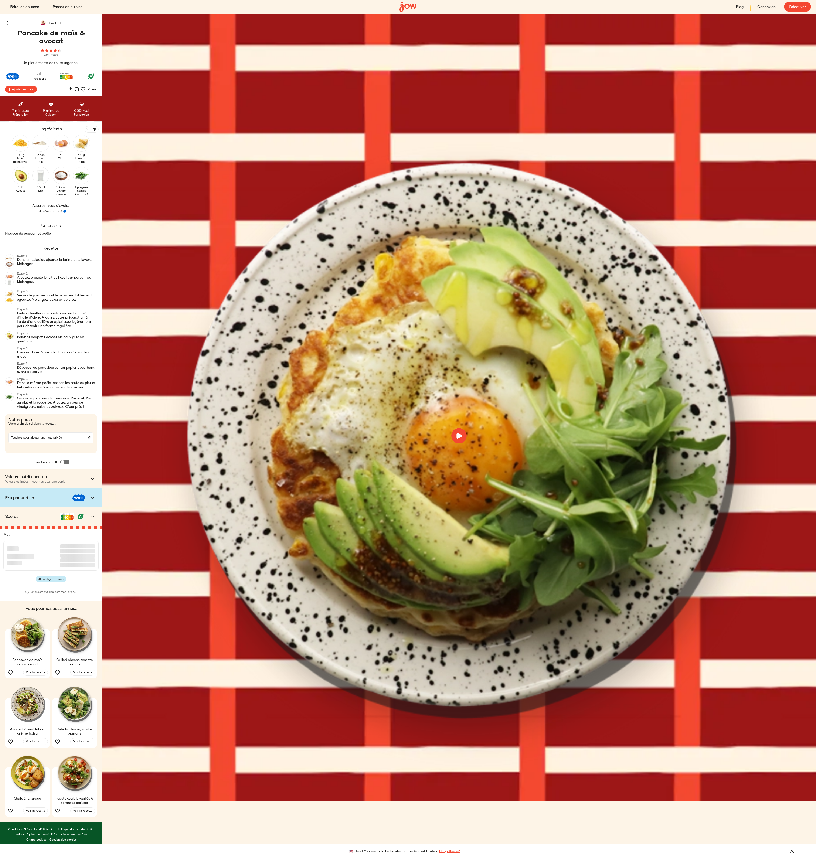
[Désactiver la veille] (64, 462)
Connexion (766, 7)
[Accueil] (408, 7)
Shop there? (449, 851)
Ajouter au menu (23, 89)
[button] (8, 23)
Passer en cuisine (68, 7)
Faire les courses (24, 7)
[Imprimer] (77, 89)
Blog (740, 7)
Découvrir (797, 7)
